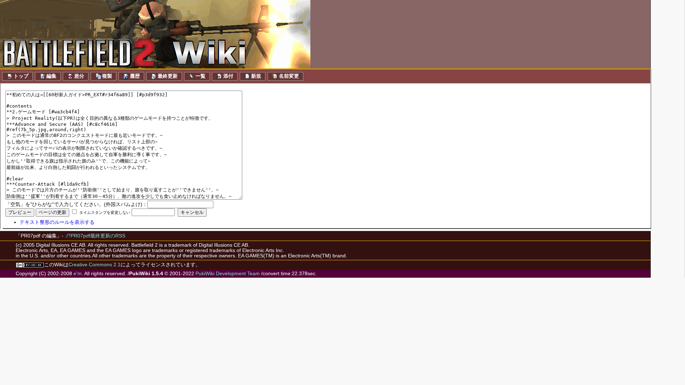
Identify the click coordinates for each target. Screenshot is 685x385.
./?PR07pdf (77, 235)
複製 (107, 76)
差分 (79, 76)
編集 (51, 76)
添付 (228, 76)
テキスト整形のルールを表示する (57, 222)
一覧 (201, 76)
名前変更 (289, 76)
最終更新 (168, 76)
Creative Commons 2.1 (94, 264)
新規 (256, 76)
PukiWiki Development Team (228, 273)
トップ (21, 76)
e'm (77, 273)
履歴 (135, 76)
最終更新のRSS (107, 235)
